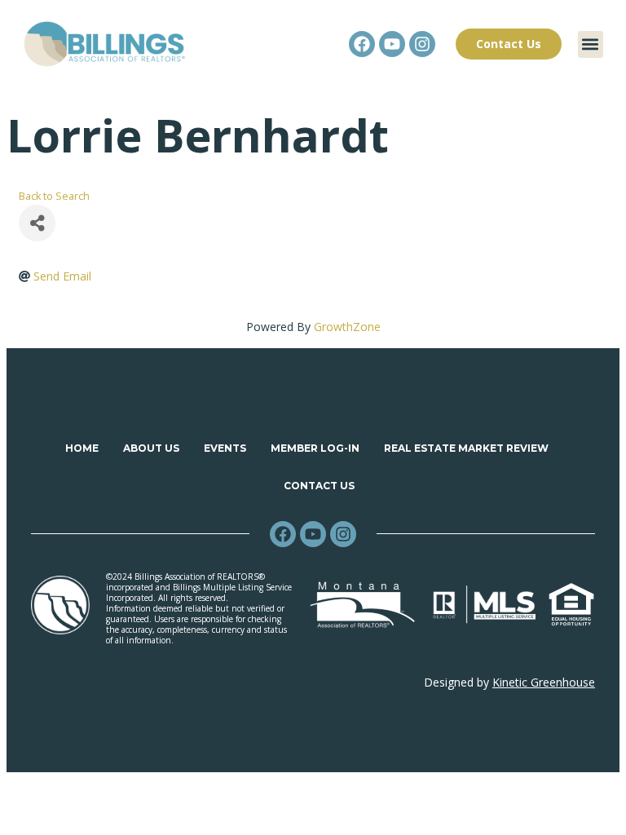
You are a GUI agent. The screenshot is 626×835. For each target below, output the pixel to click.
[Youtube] (392, 44)
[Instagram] (422, 44)
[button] (590, 44)
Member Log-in (315, 448)
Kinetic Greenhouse (543, 682)
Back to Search (54, 196)
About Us (151, 448)
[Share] (37, 223)
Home (82, 448)
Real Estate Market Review (466, 448)
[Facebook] (362, 44)
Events (225, 448)
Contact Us (319, 485)
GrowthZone (347, 326)
